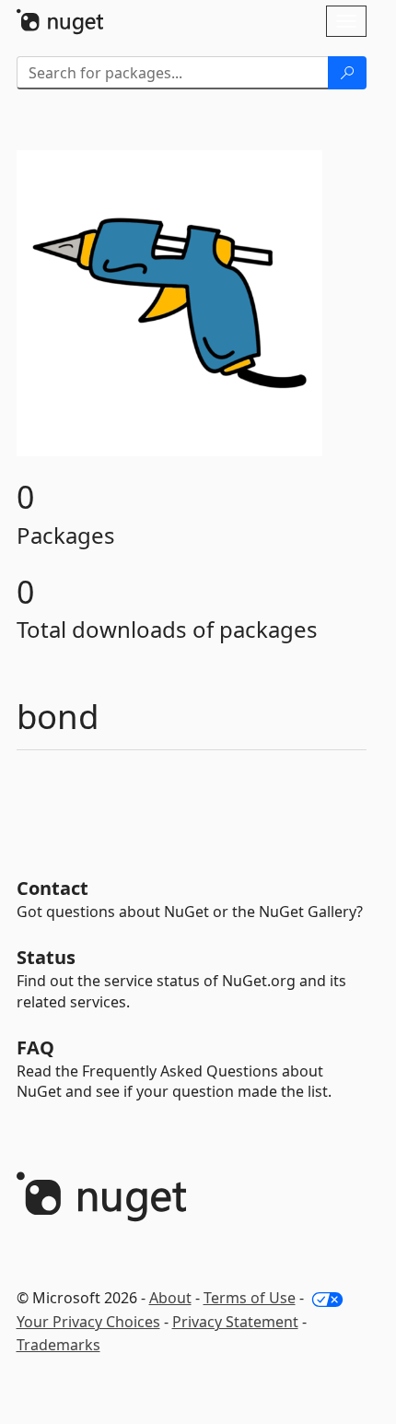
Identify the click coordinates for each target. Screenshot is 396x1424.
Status (46, 957)
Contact (52, 888)
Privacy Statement (235, 1322)
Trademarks (58, 1345)
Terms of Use (250, 1298)
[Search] (347, 72)
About (170, 1298)
